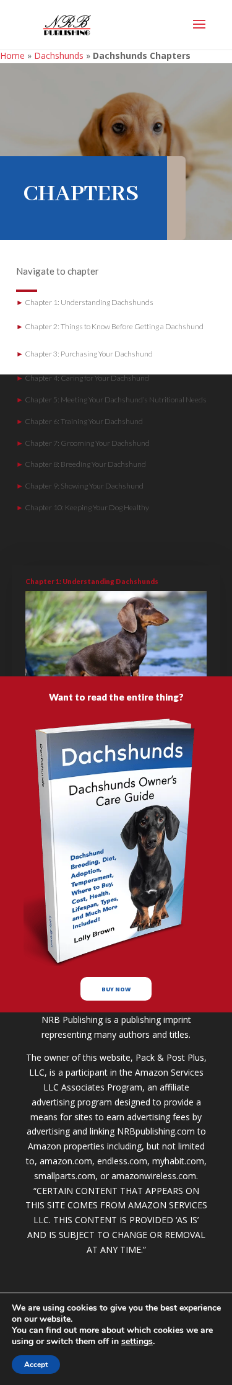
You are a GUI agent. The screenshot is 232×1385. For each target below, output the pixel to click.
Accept (36, 1365)
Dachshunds (59, 55)
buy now (116, 989)
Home (12, 55)
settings (137, 1341)
